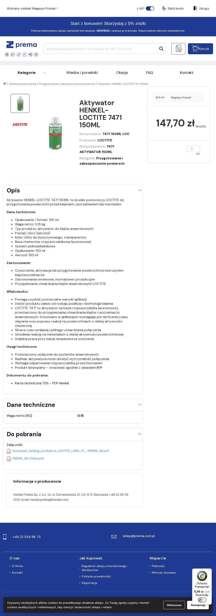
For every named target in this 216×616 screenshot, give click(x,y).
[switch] (202, 599)
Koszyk (203, 48)
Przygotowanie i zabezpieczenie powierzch (67, 84)
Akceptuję (198, 605)
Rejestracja (89, 583)
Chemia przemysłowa (22, 84)
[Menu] (209, 571)
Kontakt (186, 72)
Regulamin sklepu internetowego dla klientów (104, 568)
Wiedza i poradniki (82, 72)
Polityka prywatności (96, 576)
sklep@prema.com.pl (139, 536)
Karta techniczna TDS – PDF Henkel (42, 383)
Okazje (122, 72)
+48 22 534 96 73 (26, 537)
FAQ (149, 72)
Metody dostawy (164, 572)
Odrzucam (174, 605)
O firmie (17, 566)
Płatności (158, 566)
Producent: (96, 140)
